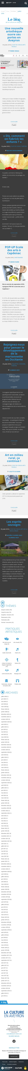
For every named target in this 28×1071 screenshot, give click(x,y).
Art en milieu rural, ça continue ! (14, 458)
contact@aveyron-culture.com (14, 1033)
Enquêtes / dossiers (18, 364)
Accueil (3, 11)
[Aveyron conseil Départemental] (11, 1068)
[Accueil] (11, 3)
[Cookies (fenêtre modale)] (25, 1068)
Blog (4, 1002)
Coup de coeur (17, 45)
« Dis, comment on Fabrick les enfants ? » (14, 139)
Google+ (16, 125)
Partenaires (19, 257)
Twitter (14, 125)
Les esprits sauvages (14, 523)
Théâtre (24, 146)
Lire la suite (14, 121)
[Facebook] (14, 1041)
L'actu (8, 11)
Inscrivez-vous (14, 1056)
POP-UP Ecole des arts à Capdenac (14, 250)
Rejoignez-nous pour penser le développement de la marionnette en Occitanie (14, 352)
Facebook (12, 125)
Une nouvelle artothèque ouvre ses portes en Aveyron (14, 34)
